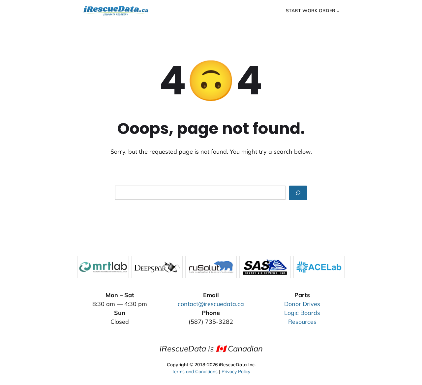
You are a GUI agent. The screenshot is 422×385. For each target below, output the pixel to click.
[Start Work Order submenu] (338, 10)
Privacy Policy (236, 371)
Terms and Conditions (195, 371)
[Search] (298, 193)
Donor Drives (302, 304)
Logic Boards (302, 313)
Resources (302, 321)
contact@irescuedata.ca (211, 304)
